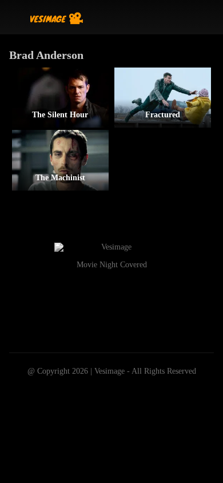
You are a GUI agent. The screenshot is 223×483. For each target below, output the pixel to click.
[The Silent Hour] (60, 98)
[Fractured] (162, 98)
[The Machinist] (60, 160)
